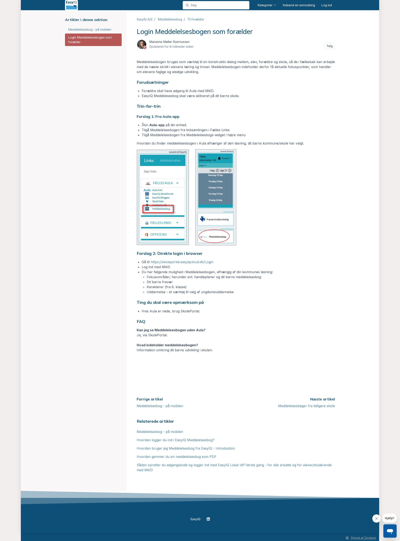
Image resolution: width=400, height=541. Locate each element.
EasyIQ (195, 519)
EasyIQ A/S (144, 19)
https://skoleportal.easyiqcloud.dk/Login (182, 262)
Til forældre (195, 19)
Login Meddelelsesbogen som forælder (90, 39)
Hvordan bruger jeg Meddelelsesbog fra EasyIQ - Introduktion (186, 448)
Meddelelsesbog (170, 19)
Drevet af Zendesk (363, 538)
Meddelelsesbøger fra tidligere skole (306, 406)
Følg (330, 46)
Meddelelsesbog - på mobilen (160, 406)
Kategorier (265, 5)
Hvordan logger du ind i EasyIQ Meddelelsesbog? (175, 440)
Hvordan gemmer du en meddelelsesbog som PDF (176, 457)
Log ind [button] (326, 5)
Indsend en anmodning (299, 5)
